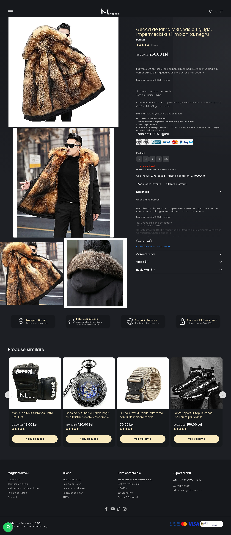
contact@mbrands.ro (188, 490)
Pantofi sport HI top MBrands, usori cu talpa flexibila (193, 415)
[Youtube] (112, 509)
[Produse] (10, 12)
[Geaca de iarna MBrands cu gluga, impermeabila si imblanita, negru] (63, 72)
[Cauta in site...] (211, 12)
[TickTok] (118, 509)
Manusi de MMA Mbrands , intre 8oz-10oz (32, 415)
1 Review (155, 44)
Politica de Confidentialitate (23, 488)
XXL (166, 158)
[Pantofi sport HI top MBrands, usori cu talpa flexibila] (196, 383)
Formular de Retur (73, 492)
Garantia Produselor (74, 488)
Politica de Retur (72, 484)
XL (159, 158)
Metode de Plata (72, 479)
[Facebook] (106, 509)
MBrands (140, 39)
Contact (12, 497)
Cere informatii (178, 184)
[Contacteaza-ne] (216, 12)
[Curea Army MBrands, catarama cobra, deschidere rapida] (143, 383)
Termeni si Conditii (18, 484)
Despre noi (14, 479)
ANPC (66, 497)
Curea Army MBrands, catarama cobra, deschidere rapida (141, 415)
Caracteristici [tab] (145, 254)
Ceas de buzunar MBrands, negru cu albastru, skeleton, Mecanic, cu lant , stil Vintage (88, 415)
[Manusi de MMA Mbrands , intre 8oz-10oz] (35, 383)
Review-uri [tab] (145, 270)
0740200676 (183, 486)
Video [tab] (142, 262)
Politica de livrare (17, 492)
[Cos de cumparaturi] (221, 12)
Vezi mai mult (144, 241)
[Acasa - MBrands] (110, 11)
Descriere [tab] (142, 192)
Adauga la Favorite (150, 184)
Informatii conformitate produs (153, 246)
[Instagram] (124, 509)
